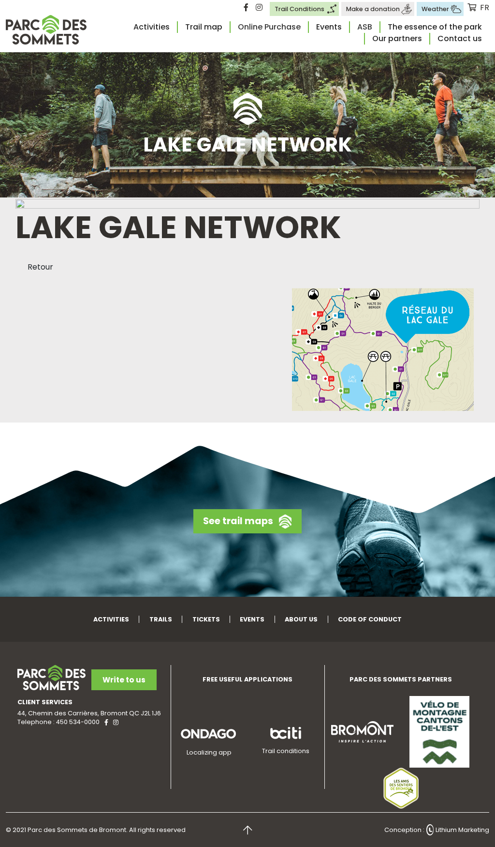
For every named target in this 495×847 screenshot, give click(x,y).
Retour (40, 266)
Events (329, 26)
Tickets (206, 619)
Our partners (397, 38)
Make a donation (373, 9)
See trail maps (238, 521)
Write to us (124, 680)
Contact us (459, 38)
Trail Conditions (299, 9)
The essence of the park (435, 26)
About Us (301, 619)
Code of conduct (370, 619)
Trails (160, 619)
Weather (435, 9)
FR (484, 7)
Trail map (203, 26)
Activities (151, 26)
